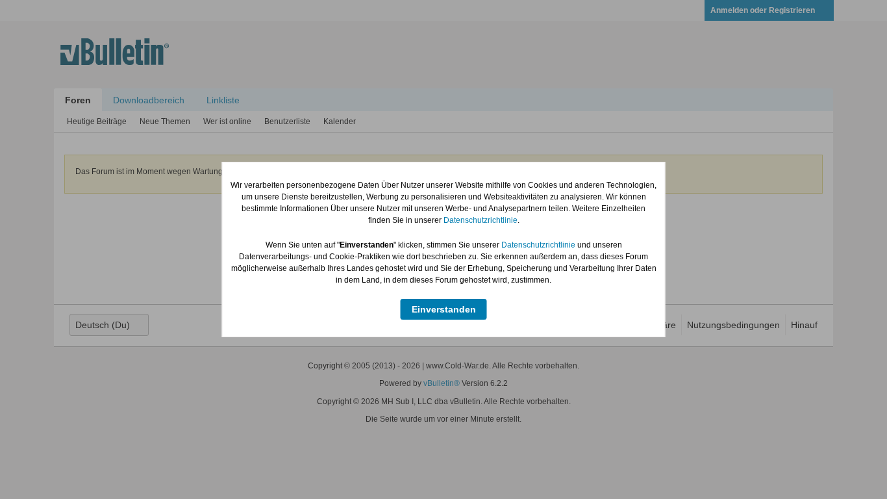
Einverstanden (444, 309)
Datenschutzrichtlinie (480, 220)
